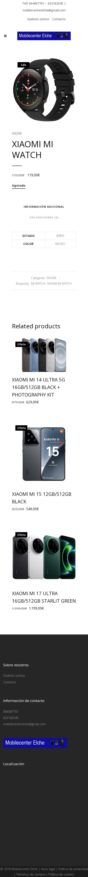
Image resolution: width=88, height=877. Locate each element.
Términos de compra (30, 874)
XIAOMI (17, 133)
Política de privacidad (73, 869)
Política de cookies (61, 874)
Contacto (59, 19)
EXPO (60, 236)
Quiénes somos (38, 19)
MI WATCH (38, 283)
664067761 (11, 712)
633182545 (11, 718)
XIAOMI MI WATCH (59, 283)
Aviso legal (48, 869)
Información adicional (44, 207)
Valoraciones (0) (44, 217)
